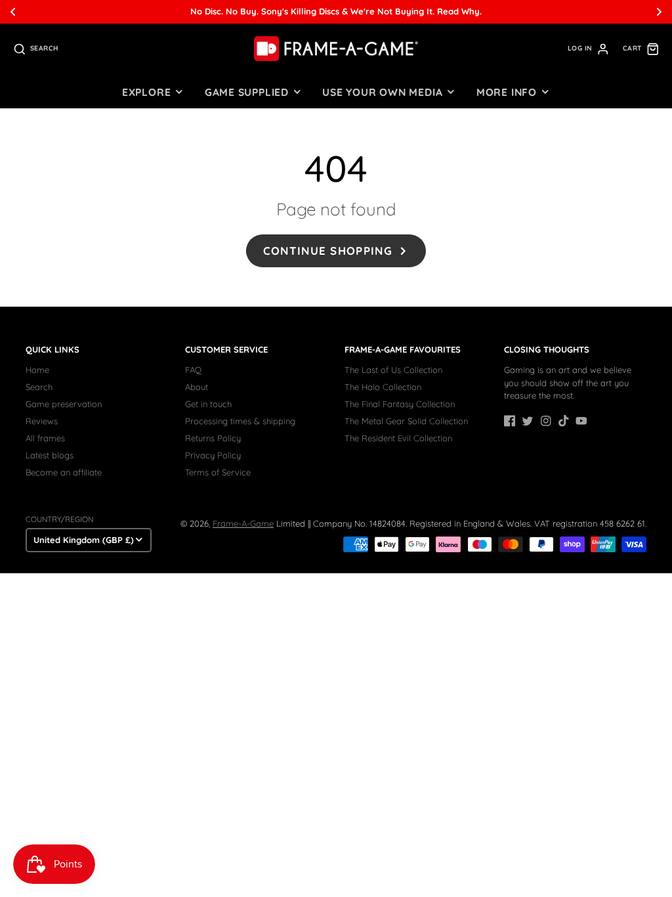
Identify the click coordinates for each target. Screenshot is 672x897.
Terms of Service (218, 472)
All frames (45, 438)
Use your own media (382, 91)
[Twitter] (528, 421)
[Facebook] (510, 421)
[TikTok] (564, 421)
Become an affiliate (64, 472)
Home (37, 369)
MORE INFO (506, 91)
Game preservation (64, 404)
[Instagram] (546, 421)
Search (39, 387)
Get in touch (208, 404)
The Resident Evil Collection (398, 438)
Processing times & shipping (240, 421)
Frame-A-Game (243, 523)
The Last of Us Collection (393, 369)
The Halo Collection (383, 387)
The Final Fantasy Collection (400, 404)
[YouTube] (581, 421)
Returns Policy (213, 438)
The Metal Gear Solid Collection (406, 421)
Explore (146, 91)
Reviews (42, 421)
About (196, 387)
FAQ (193, 369)
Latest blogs (50, 455)
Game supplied (247, 91)
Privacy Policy (213, 455)
